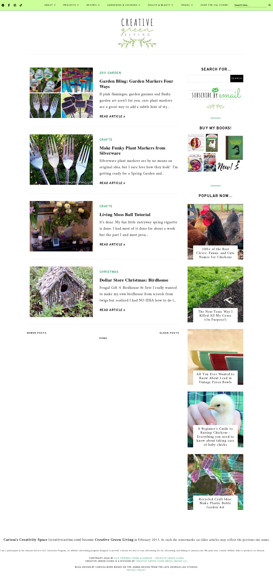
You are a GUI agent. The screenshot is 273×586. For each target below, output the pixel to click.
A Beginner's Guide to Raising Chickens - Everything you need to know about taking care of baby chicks (215, 437)
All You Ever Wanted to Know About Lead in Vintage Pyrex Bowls (215, 378)
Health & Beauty (159, 5)
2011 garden (110, 73)
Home (103, 338)
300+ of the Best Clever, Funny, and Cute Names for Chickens (215, 253)
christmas (109, 272)
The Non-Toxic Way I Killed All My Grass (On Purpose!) (215, 316)
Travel (185, 5)
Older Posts (169, 333)
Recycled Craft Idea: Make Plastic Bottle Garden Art (215, 503)
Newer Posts (37, 333)
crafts (106, 140)
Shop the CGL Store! (215, 5)
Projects (69, 5)
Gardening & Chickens (122, 5)
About (48, 5)
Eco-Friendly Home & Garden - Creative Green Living (149, 558)
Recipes (92, 5)
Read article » (112, 117)
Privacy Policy (136, 570)
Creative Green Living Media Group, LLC (161, 561)
